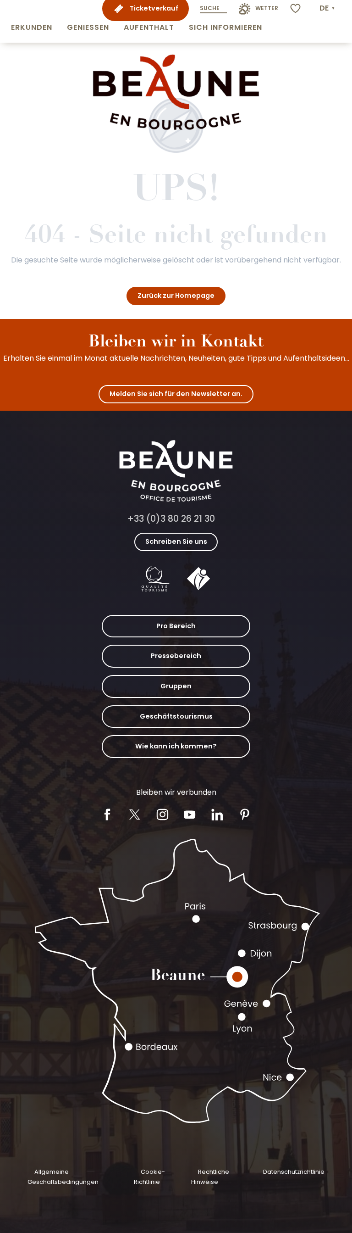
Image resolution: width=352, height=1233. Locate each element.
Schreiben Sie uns (176, 541)
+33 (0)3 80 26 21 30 (171, 519)
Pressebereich (176, 655)
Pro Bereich (176, 625)
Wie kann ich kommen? (176, 746)
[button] (32, 21)
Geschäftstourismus (176, 716)
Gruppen (176, 686)
